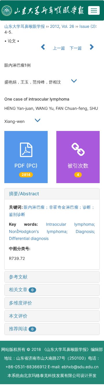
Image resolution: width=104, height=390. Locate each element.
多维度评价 (20, 303)
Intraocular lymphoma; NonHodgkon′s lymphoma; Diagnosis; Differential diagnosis (52, 231)
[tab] (52, 193)
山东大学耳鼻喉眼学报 (24, 26)
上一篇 (58, 47)
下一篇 (76, 47)
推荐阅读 (21, 328)
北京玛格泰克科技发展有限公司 (52, 375)
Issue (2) (87, 26)
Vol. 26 (68, 26)
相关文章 (21, 289)
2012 (54, 26)
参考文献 (18, 277)
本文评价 (18, 316)
